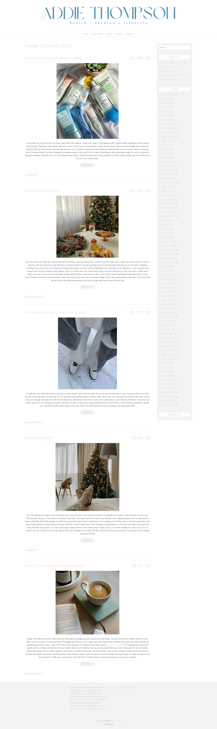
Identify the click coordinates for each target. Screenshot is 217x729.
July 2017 (165, 325)
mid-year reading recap (168, 79)
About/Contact (97, 34)
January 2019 (167, 283)
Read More (86, 165)
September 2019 (168, 262)
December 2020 (168, 204)
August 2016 (166, 359)
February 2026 (167, 95)
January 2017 (167, 338)
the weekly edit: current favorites (173, 75)
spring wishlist (165, 67)
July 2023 (165, 107)
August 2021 (166, 187)
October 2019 (167, 258)
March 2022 (166, 158)
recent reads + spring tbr (169, 71)
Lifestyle (119, 34)
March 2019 (166, 275)
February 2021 (167, 195)
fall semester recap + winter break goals (55, 312)
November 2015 (168, 397)
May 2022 (165, 149)
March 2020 (166, 237)
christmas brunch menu (43, 190)
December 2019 (168, 250)
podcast (109, 34)
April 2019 (165, 271)
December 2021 (168, 170)
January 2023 (167, 128)
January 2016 (167, 388)
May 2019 (165, 267)
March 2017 (166, 330)
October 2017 (167, 313)
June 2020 (165, 225)
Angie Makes (116, 721)
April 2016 (165, 376)
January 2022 (167, 166)
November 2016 (168, 346)
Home (85, 34)
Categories (129, 34)
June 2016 (165, 367)
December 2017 (168, 309)
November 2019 (168, 254)
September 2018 (168, 296)
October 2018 (167, 292)
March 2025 (166, 103)
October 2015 (167, 401)
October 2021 (167, 179)
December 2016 (168, 342)
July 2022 (165, 145)
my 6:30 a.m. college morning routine (54, 566)
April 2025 (165, 99)
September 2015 (168, 405)
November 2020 (168, 208)
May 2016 (165, 371)
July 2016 (165, 363)
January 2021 (167, 199)
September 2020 (168, 216)
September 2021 (168, 183)
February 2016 (167, 384)
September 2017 (168, 317)
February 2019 (167, 279)
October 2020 (167, 212)
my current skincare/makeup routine (53, 58)
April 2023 (165, 116)
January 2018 (167, 304)
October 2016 (167, 350)
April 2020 (165, 233)
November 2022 (168, 132)
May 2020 (165, 229)
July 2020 (165, 220)
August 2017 (166, 321)
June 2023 (165, 111)
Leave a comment (34, 297)
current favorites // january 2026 (172, 63)
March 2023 (166, 120)
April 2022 (165, 153)
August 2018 (166, 300)
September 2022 (168, 137)
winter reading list (39, 438)
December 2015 (168, 392)
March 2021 (166, 191)
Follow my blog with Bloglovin (123, 687)
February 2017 (167, 334)
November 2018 (168, 288)
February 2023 (167, 124)
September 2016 (168, 355)
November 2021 (168, 174)
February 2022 (167, 162)
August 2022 (166, 141)
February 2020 (167, 241)
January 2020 (167, 246)
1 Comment (31, 175)
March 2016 (166, 380)
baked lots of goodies (115, 645)
